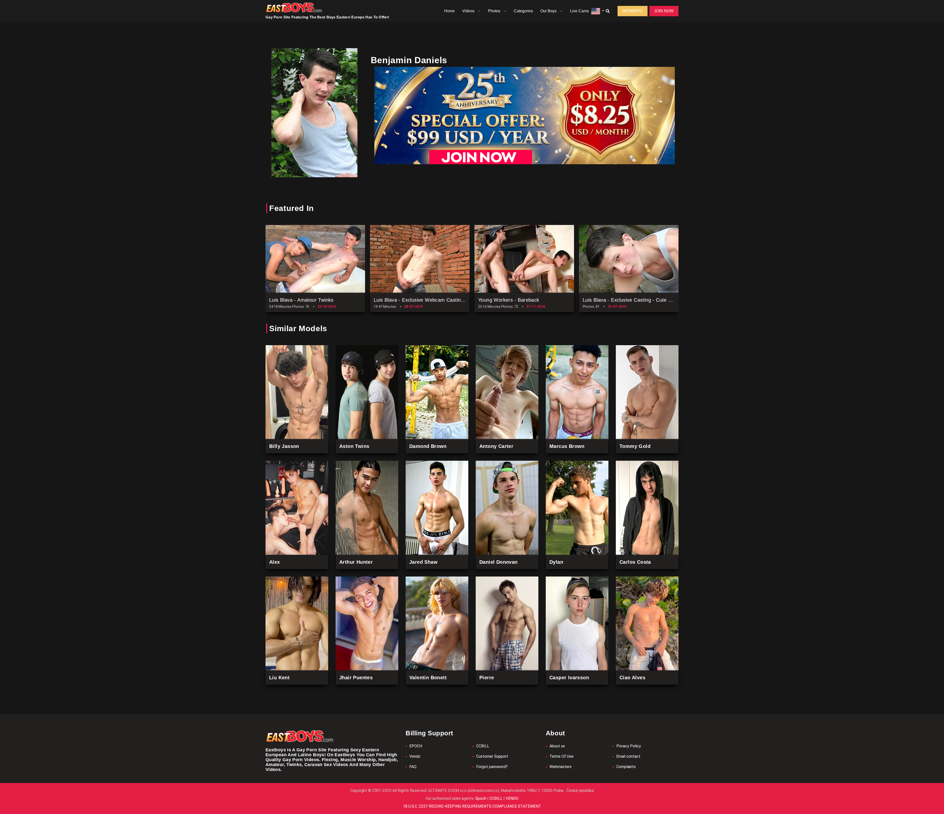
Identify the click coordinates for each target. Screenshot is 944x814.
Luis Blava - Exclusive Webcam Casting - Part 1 (428, 300)
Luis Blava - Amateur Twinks (301, 300)
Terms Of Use (561, 756)
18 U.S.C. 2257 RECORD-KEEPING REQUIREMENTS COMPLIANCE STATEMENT (472, 806)
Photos (494, 11)
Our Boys (548, 11)
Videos (468, 11)
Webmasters (560, 766)
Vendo (414, 756)
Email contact (628, 756)
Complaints (626, 766)
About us (557, 746)
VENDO (511, 798)
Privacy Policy (628, 746)
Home (449, 11)
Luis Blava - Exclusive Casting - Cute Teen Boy (636, 300)
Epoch (481, 798)
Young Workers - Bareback (508, 300)
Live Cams (579, 11)
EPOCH (415, 746)
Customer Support (492, 756)
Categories (523, 11)
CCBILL (482, 746)
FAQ (412, 766)
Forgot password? (492, 766)
